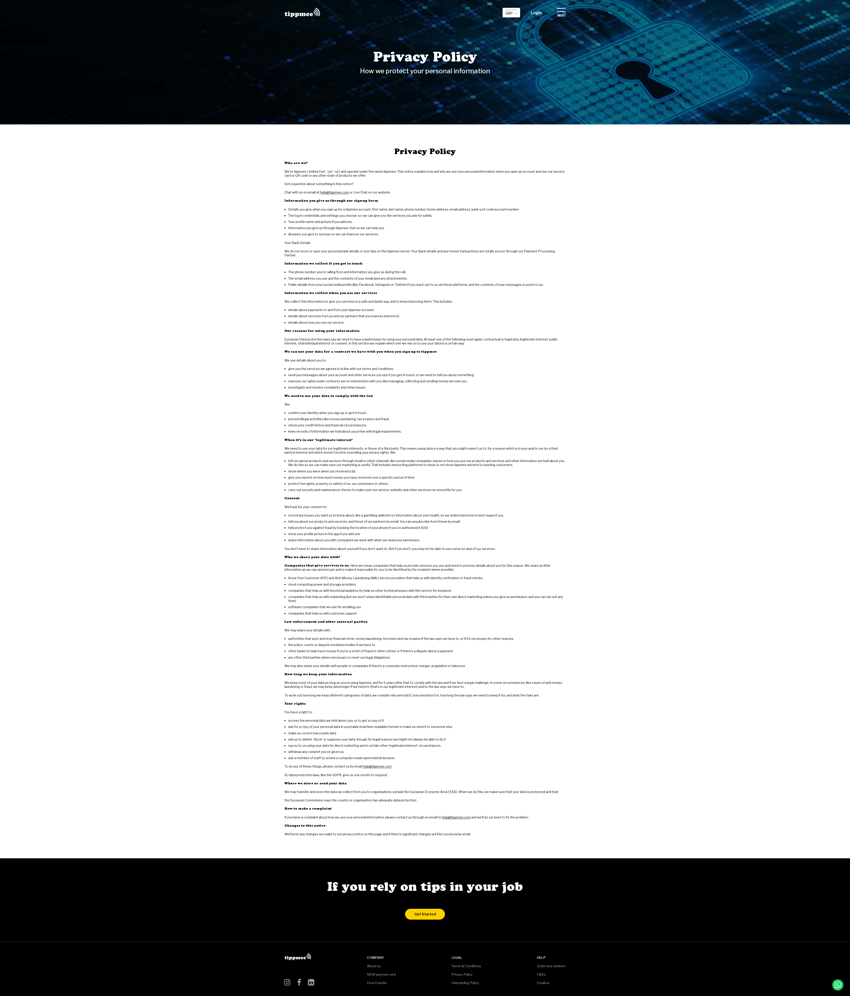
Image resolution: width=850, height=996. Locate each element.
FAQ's (541, 975)
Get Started (425, 914)
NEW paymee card (381, 975)
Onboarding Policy (465, 983)
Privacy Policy (462, 975)
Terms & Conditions (466, 966)
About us (374, 966)
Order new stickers (551, 966)
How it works (377, 983)
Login (536, 12)
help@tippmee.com (334, 192)
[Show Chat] (837, 984)
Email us (543, 983)
